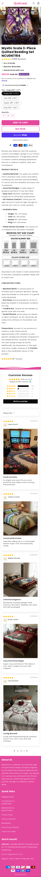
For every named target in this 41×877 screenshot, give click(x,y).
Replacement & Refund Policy (8, 809)
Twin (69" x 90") (10, 98)
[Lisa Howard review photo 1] (20, 708)
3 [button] (21, 751)
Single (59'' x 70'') (11, 93)
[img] (8, 421)
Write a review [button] (20, 401)
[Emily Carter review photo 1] (20, 641)
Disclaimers (6, 823)
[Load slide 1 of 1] (18, 43)
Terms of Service (9, 819)
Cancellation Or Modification (8, 802)
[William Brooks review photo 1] (20, 580)
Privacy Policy (7, 815)
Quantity (5, 112)
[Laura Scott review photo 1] (20, 451)
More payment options (20, 140)
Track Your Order (9, 831)
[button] (33, 3)
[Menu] (2, 3)
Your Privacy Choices (10, 827)
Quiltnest (23, 874)
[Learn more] (27, 85)
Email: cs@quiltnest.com (12, 854)
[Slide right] (38, 25)
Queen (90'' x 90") (11, 103)
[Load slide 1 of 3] (21, 43)
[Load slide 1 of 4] (23, 43)
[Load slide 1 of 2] (19, 43)
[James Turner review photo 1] (20, 518)
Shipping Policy (8, 797)
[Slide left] (2, 25)
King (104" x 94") (11, 108)
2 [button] (17, 751)
